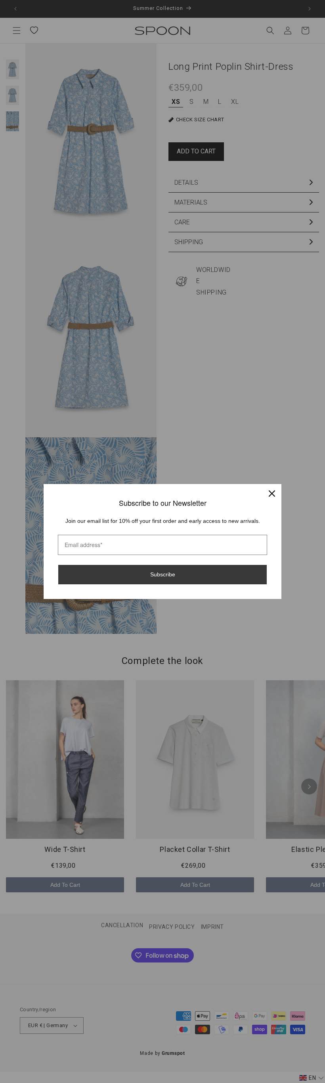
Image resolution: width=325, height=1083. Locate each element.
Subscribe (162, 574)
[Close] (271, 493)
